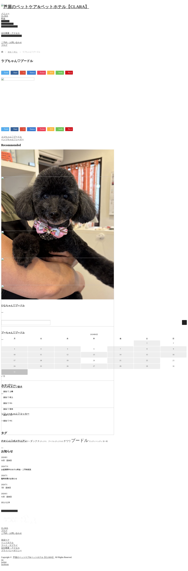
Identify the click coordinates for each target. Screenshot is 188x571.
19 (67, 360)
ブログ (4, 45)
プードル (80, 440)
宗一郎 (105, 441)
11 (41, 354)
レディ (100, 441)
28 (120, 366)
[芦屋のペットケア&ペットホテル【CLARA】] (45, 6)
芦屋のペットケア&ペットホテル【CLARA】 (33, 557)
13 (94, 354)
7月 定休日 (6, 488)
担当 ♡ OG (7, 403)
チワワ (67, 441)
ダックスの (59, 441)
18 (41, 360)
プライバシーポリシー (11, 36)
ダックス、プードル (47, 441)
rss (2, 560)
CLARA (4, 16)
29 (147, 366)
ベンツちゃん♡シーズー (12, 139)
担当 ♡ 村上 (12, 52)
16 (173, 354)
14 (120, 354)
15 (147, 354)
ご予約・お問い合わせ (11, 42)
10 (14, 354)
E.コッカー (5, 441)
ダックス (35, 441)
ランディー (93, 441)
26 (67, 366)
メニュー (5, 13)
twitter (4, 562)
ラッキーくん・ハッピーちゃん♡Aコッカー (24, 212)
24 (14, 366)
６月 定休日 (6, 497)
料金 (3, 18)
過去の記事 (5, 502)
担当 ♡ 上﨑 (8, 391)
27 (94, 366)
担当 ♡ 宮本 (8, 409)
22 (147, 360)
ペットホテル (7, 24)
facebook (5, 564)
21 (120, 360)
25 (41, 366)
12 (67, 354)
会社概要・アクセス (10, 33)
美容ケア (5, 21)
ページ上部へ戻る (9, 511)
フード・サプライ (9, 26)
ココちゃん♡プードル (11, 137)
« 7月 (3, 376)
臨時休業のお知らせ (9, 479)
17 (14, 360)
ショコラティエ (17, 441)
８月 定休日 (6, 460)
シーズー (26, 441)
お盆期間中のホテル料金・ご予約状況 (16, 470)
